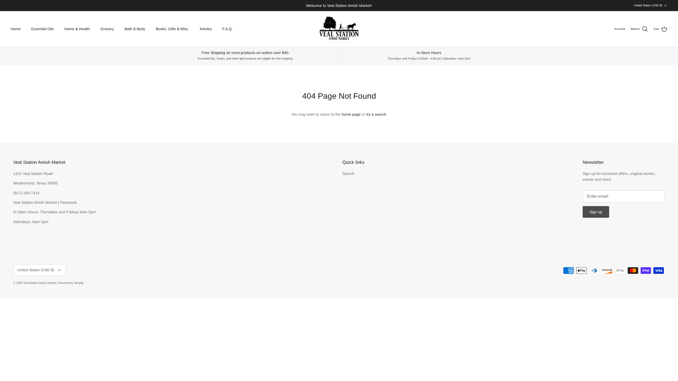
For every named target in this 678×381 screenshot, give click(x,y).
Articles (206, 29)
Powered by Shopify (71, 282)
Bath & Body (134, 29)
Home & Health (77, 29)
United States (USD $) (648, 5)
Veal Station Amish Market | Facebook (45, 202)
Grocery (107, 29)
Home (16, 29)
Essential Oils (42, 29)
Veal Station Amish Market (39, 282)
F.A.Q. (227, 29)
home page (351, 114)
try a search (376, 114)
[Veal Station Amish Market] (339, 29)
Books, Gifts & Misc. (172, 29)
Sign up (596, 212)
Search (348, 173)
